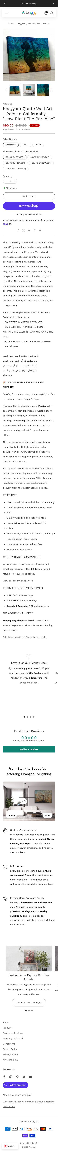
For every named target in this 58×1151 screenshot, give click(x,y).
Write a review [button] (29, 749)
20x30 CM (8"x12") (14, 157)
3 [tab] (30, 717)
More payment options (29, 214)
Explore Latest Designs (29, 1002)
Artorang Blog (10, 1059)
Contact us (9, 1106)
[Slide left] (7, 90)
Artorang (7, 104)
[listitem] (29, 3)
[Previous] (5, 3)
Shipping (7, 129)
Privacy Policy (10, 1054)
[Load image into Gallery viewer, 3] (43, 90)
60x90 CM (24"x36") (41, 163)
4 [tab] (33, 717)
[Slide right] (51, 90)
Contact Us (9, 1043)
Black (38, 145)
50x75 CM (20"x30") (15, 163)
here (30, 580)
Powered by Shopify (29, 1143)
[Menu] (6, 13)
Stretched (11, 145)
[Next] (53, 3)
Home (10, 24)
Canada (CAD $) (27, 1122)
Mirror (25, 145)
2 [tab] (27, 717)
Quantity (8, 176)
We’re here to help (36, 637)
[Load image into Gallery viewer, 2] (29, 90)
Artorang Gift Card (13, 1038)
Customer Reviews (13, 1033)
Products (8, 1027)
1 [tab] (24, 717)
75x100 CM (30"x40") (16, 169)
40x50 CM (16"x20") (39, 157)
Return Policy (10, 1049)
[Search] (51, 12)
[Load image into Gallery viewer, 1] (15, 90)
